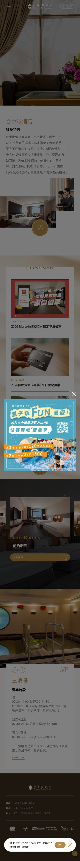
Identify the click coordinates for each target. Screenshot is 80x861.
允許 (60, 845)
